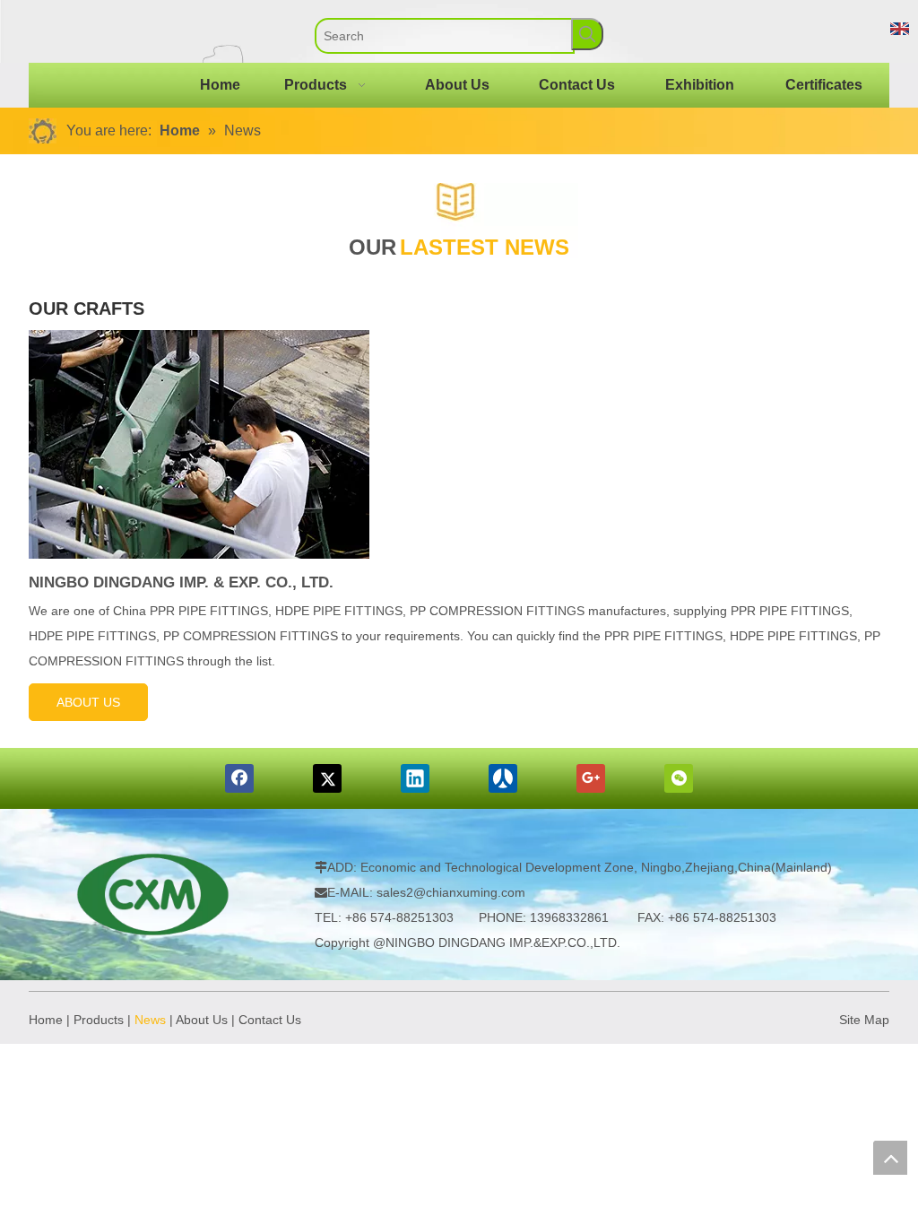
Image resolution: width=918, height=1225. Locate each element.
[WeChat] (678, 778)
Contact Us (269, 1019)
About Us (202, 1019)
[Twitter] (327, 778)
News (150, 1019)
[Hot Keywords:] (587, 34)
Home (46, 1019)
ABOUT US (88, 702)
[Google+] (590, 778)
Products (99, 1019)
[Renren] (503, 778)
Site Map (864, 1019)
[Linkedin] (415, 778)
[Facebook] (239, 778)
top (890, 1158)
